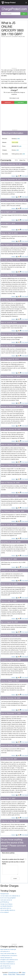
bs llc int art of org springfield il (8, 898)
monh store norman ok (6, 900)
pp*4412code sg (4, 902)
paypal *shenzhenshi (5, 968)
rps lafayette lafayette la (6, 906)
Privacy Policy (11, 974)
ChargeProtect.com (14, 972)
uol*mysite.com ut (5, 951)
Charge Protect (10, 2)
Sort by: (16, 160)
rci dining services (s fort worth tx (8, 955)
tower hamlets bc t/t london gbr (8, 949)
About (23, 972)
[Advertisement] (14, 53)
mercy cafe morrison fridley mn (8, 953)
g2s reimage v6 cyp (5, 966)
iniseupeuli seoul (4, 893)
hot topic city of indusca (6, 904)
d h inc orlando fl (4, 912)
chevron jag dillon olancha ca (7, 910)
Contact (5, 974)
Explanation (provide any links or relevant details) (13, 862)
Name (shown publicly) (8, 853)
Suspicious (8, 102)
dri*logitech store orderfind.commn (9, 959)
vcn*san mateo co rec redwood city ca (10, 896)
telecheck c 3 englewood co (7, 961)
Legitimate (21, 102)
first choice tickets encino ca (7, 963)
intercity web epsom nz (6, 957)
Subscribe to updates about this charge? (13, 859)
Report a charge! (20, 974)
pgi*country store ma (5, 908)
